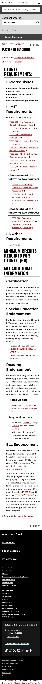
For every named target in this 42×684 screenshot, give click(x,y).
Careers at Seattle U (9, 608)
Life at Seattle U (11, 551)
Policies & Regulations (10, 663)
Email (4, 599)
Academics (8, 542)
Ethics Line (6, 676)
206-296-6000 (13, 637)
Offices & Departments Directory (14, 614)
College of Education (24, 58)
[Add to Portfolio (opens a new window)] (30, 45)
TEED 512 (27, 405)
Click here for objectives (13, 62)
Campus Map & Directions (17, 643)
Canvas (5, 593)
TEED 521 (17, 349)
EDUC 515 (16, 408)
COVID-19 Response (9, 617)
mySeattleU (6, 596)
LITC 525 (15, 426)
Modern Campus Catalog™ (26, 683)
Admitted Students (9, 571)
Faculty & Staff (7, 583)
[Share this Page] (33, 45)
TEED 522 (26, 349)
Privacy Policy (7, 666)
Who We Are (9, 559)
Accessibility (6, 673)
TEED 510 (24, 346)
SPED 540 (14, 352)
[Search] (37, 22)
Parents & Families (9, 585)
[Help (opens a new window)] (38, 45)
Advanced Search (10, 30)
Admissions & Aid (12, 534)
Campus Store (7, 605)
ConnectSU (6, 602)
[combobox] (21, 9)
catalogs (10, 681)
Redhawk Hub (7, 590)
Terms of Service (8, 669)
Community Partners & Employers (15, 577)
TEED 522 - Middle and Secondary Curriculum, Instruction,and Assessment (25, 197)
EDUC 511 (29, 408)
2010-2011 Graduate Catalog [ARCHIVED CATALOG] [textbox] (21, 9)
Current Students (8, 580)
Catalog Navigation (13, 37)
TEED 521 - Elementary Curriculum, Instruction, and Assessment (25, 188)
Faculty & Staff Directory (11, 611)
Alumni (5, 574)
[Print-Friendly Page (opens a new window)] (36, 45)
